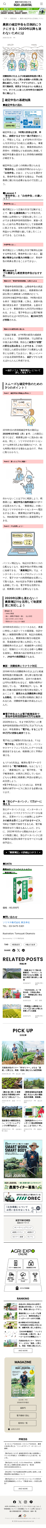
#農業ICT (30, 1232)
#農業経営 (16, 945)
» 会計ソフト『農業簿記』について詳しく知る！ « (23, 371)
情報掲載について (10, 1509)
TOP (5, 18)
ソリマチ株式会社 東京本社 (16, 922)
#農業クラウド (17, 1232)
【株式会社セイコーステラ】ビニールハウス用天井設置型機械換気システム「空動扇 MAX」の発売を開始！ (23, 1481)
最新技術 (13, 18)
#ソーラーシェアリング (23, 1227)
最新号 (23, 1408)
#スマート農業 (18, 1237)
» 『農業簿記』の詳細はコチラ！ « (23, 852)
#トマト (30, 1237)
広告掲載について (23, 1509)
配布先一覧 (23, 1423)
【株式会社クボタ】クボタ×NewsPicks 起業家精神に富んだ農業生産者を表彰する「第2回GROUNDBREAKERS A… (22, 1465)
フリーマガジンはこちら (31, 1506)
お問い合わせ (35, 1509)
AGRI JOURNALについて (13, 1506)
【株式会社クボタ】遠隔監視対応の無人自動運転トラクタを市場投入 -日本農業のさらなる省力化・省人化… (22, 1455)
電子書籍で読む (23, 1415)
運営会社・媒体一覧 (29, 1511)
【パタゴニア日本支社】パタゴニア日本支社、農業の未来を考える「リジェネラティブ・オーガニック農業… (22, 1446)
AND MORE (23, 1351)
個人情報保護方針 (15, 1511)
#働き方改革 (30, 945)
